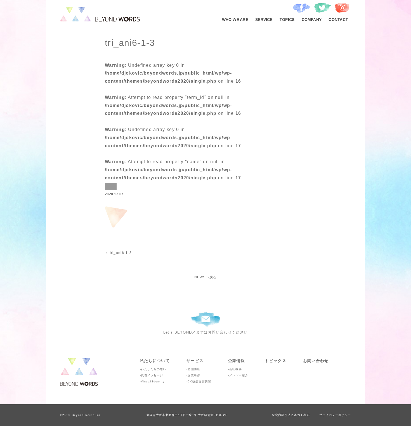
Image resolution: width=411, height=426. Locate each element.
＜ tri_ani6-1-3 (118, 253)
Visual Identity (152, 381)
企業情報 (236, 360)
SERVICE (264, 19)
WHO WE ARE (235, 19)
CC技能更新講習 (199, 381)
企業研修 (194, 375)
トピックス (275, 360)
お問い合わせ (316, 360)
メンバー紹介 (238, 375)
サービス (195, 360)
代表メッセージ (152, 375)
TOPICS (287, 19)
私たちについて (155, 360)
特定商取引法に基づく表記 (291, 415)
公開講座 (194, 369)
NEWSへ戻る (205, 277)
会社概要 (235, 369)
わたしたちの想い (153, 369)
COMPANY (312, 19)
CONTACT (338, 19)
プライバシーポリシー (335, 415)
